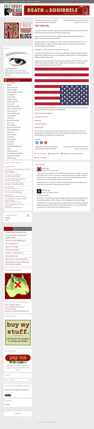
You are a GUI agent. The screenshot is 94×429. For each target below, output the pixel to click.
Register (7, 218)
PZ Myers (18, 176)
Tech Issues (22, 1)
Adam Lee (20, 207)
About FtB (6, 1)
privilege (74, 153)
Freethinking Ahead (13, 106)
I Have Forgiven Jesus (13, 113)
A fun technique (9, 187)
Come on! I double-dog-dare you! (15, 240)
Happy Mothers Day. (11, 256)
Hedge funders (39, 127)
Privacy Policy (14, 1)
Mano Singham (11, 125)
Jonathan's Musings (13, 120)
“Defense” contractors (41, 117)
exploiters (44, 124)
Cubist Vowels (11, 97)
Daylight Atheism (12, 99)
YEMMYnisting (11, 158)
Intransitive (10, 118)
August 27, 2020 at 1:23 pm (50, 192)
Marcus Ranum (17, 188)
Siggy (18, 180)
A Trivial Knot (11, 83)
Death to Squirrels (12, 101)
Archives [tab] (27, 229)
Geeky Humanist (12, 111)
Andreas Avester (12, 90)
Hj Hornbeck (23, 196)
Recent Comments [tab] (18, 229)
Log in (7, 220)
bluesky (7, 404)
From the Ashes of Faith (14, 108)
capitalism (66, 153)
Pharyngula (10, 137)
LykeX (44, 168)
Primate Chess (11, 139)
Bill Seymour (11, 94)
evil (70, 153)
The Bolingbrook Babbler (14, 153)
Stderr (9, 148)
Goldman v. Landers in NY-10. (14, 253)
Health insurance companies (43, 113)
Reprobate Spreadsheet (14, 146)
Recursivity (10, 144)
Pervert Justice (11, 134)
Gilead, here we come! (12, 250)
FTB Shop (29, 1)
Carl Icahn (38, 30)
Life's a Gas (10, 123)
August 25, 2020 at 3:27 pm (50, 170)
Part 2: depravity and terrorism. (14, 307)
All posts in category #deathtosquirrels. (17, 311)
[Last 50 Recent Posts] (10, 166)
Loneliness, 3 (9, 195)
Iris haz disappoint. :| (12, 243)
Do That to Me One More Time (14, 191)
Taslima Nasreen (12, 151)
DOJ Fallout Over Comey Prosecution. (16, 259)
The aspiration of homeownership (15, 179)
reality (78, 153)
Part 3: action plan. (10, 309)
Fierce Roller (11, 104)
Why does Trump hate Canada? (14, 183)
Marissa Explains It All (13, 127)
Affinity (9, 85)
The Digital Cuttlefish (13, 155)
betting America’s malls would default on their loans (54, 33)
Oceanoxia (10, 132)
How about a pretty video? (13, 175)
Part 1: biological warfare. (13, 305)
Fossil (36, 124)
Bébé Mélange (19, 192)
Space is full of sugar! (12, 247)
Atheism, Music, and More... (15, 92)
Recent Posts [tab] (8, 229)
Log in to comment (41, 157)
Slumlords (38, 120)
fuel (39, 124)
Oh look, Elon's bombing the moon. (16, 232)
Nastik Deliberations (13, 130)
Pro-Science (10, 141)
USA (82, 153)
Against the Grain (12, 87)
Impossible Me (11, 116)
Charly (15, 172)
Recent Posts (37, 1)
